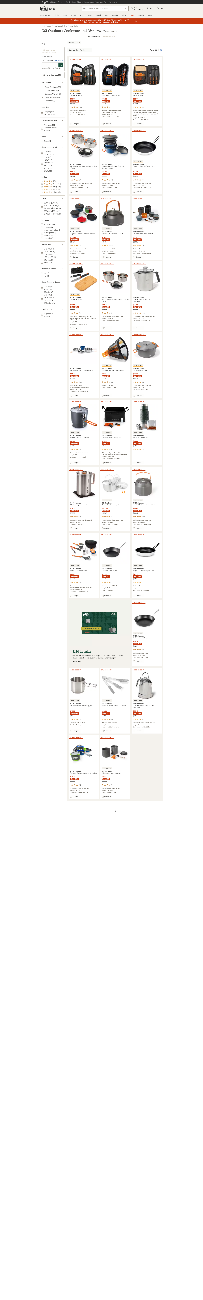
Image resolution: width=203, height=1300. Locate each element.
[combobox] (105, 8)
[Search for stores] (60, 65)
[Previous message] (67, 21)
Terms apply (110, 658)
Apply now (77, 661)
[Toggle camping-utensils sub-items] (42, 94)
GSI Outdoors (46, 26)
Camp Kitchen (74, 26)
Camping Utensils (51, 94)
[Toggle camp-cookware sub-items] (42, 87)
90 (161, 50)
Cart (161, 8)
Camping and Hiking (60, 26)
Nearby (60, 60)
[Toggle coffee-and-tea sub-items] (42, 90)
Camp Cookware (51, 87)
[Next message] (133, 21)
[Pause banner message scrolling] (135, 21)
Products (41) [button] (94, 36)
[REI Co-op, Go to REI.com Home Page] (44, 8)
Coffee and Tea (51, 90)
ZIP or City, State (47, 60)
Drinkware (49, 101)
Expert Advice (109, 36)
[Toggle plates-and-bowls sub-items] (42, 97)
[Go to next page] (119, 811)
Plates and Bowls (51, 97)
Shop (52, 8)
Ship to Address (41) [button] (52, 75)
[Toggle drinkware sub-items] (42, 101)
